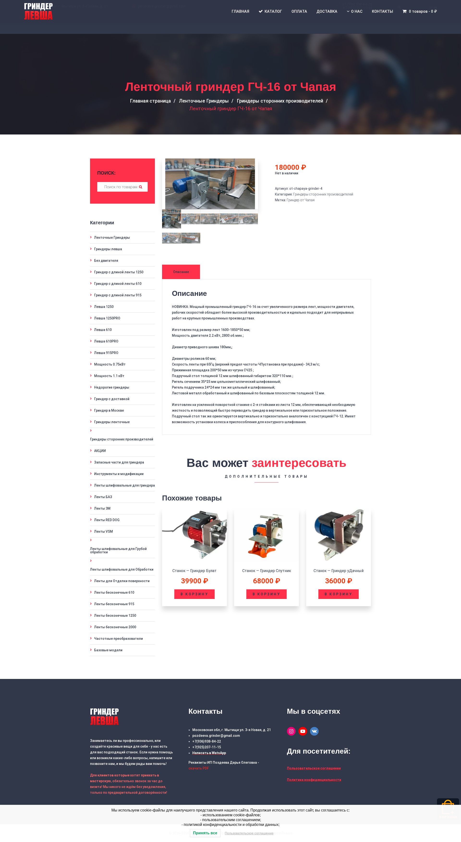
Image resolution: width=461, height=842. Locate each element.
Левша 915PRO (106, 353)
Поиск (140, 187)
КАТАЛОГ (273, 11)
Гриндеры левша (108, 249)
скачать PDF (198, 768)
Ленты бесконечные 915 (114, 604)
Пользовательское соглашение (249, 833)
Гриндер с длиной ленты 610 (117, 284)
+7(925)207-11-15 (206, 747)
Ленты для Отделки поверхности (122, 581)
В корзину (194, 594)
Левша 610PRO (106, 341)
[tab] (181, 272)
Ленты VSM (103, 531)
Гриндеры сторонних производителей (280, 101)
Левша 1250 (104, 307)
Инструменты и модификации (119, 474)
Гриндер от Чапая (301, 200)
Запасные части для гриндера (119, 462)
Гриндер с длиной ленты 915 (117, 295)
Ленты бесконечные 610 (114, 592)
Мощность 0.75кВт (110, 364)
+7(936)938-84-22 (206, 741)
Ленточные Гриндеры (204, 101)
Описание (181, 272)
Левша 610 (103, 330)
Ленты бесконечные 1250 (115, 615)
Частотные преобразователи (118, 639)
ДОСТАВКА (326, 11)
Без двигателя (106, 260)
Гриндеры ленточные (112, 422)
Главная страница (150, 101)
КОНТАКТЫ (382, 11)
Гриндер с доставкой (111, 399)
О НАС (357, 11)
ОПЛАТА (299, 11)
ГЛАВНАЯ (240, 11)
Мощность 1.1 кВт (109, 376)
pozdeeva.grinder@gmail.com (216, 736)
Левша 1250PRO (107, 318)
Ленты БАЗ (103, 497)
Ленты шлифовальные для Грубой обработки (118, 550)
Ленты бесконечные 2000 (115, 627)
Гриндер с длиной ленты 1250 (118, 272)
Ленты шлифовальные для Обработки (121, 569)
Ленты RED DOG (107, 520)
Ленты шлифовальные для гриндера (124, 485)
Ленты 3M (102, 508)
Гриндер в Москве (109, 410)
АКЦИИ (100, 451)
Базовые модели (108, 650)
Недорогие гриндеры (111, 387)
